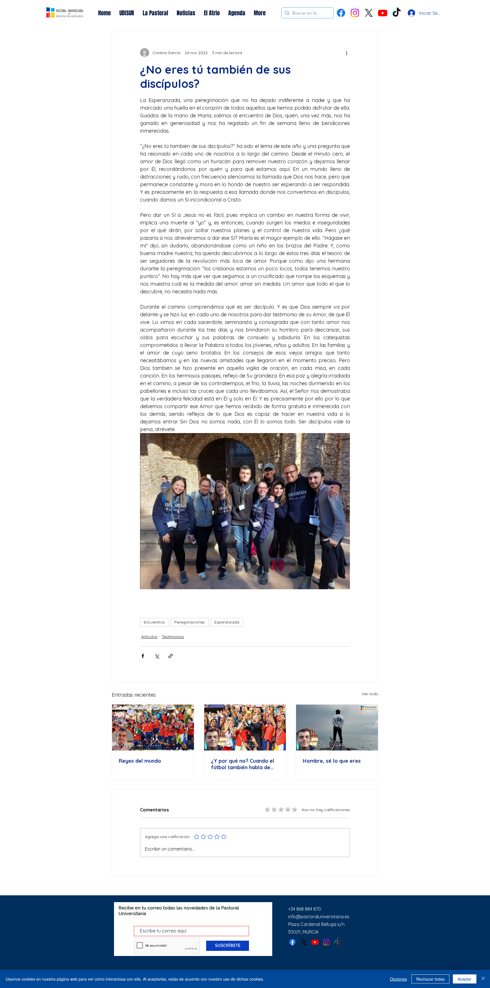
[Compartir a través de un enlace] (170, 656)
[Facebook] (341, 12)
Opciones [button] (398, 979)
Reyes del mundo (140, 761)
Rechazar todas (430, 979)
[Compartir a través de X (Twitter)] (156, 656)
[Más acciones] (346, 52)
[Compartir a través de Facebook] (142, 656)
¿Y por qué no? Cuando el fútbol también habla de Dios (242, 764)
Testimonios (173, 636)
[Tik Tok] (396, 12)
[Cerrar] (483, 978)
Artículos (149, 636)
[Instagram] (354, 12)
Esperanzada (226, 622)
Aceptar (465, 979)
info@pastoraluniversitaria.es (318, 916)
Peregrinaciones (189, 622)
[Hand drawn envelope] (65, 13)
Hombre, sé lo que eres (332, 761)
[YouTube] (382, 12)
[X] (368, 12)
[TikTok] (337, 942)
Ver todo (370, 693)
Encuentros (154, 622)
